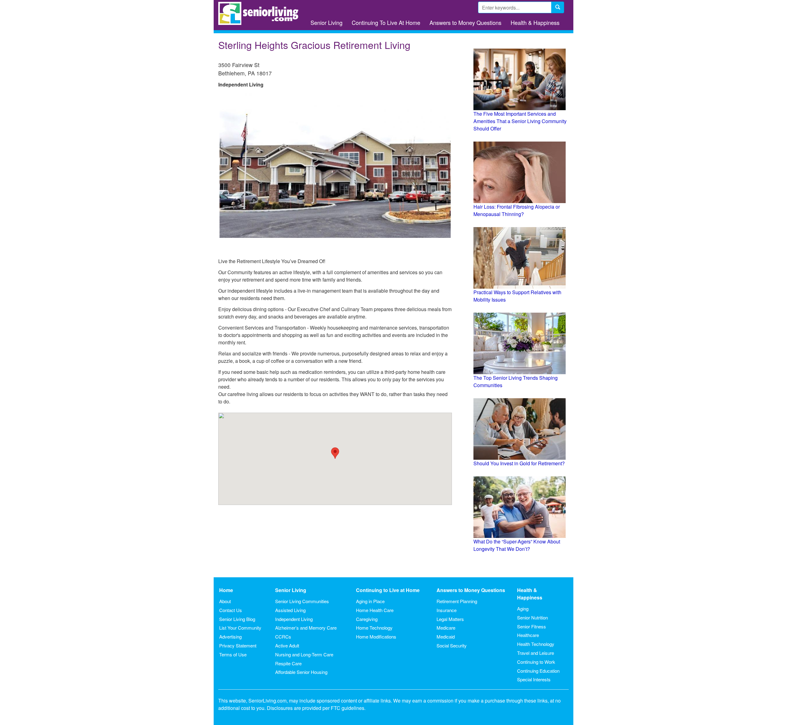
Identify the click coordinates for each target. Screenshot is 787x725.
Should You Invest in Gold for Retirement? (519, 463)
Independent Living (294, 619)
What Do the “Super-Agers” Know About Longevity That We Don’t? (516, 545)
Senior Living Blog (237, 619)
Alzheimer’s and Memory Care (306, 627)
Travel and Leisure (535, 653)
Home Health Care (375, 610)
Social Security (452, 645)
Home (226, 590)
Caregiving (367, 619)
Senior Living (326, 22)
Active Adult (287, 645)
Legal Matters (450, 619)
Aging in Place (370, 601)
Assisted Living (290, 610)
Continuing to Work (536, 662)
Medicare (446, 627)
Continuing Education (538, 670)
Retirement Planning (457, 601)
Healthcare (528, 635)
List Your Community (240, 627)
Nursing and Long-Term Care (304, 654)
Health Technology (535, 644)
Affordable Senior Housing (301, 672)
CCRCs (283, 636)
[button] (335, 453)
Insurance (447, 610)
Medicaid (446, 636)
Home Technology (374, 627)
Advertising (230, 636)
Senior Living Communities (302, 601)
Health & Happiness (535, 22)
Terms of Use (233, 654)
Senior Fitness (531, 626)
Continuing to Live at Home (388, 590)
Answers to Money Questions (465, 22)
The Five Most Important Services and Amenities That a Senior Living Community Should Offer (520, 121)
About (225, 601)
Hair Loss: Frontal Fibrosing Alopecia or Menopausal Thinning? (516, 210)
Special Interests (534, 679)
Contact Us (230, 610)
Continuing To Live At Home (386, 22)
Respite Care (288, 663)
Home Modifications (376, 636)
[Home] (260, 13)
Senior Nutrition (532, 617)
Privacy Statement (237, 645)
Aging (522, 608)
